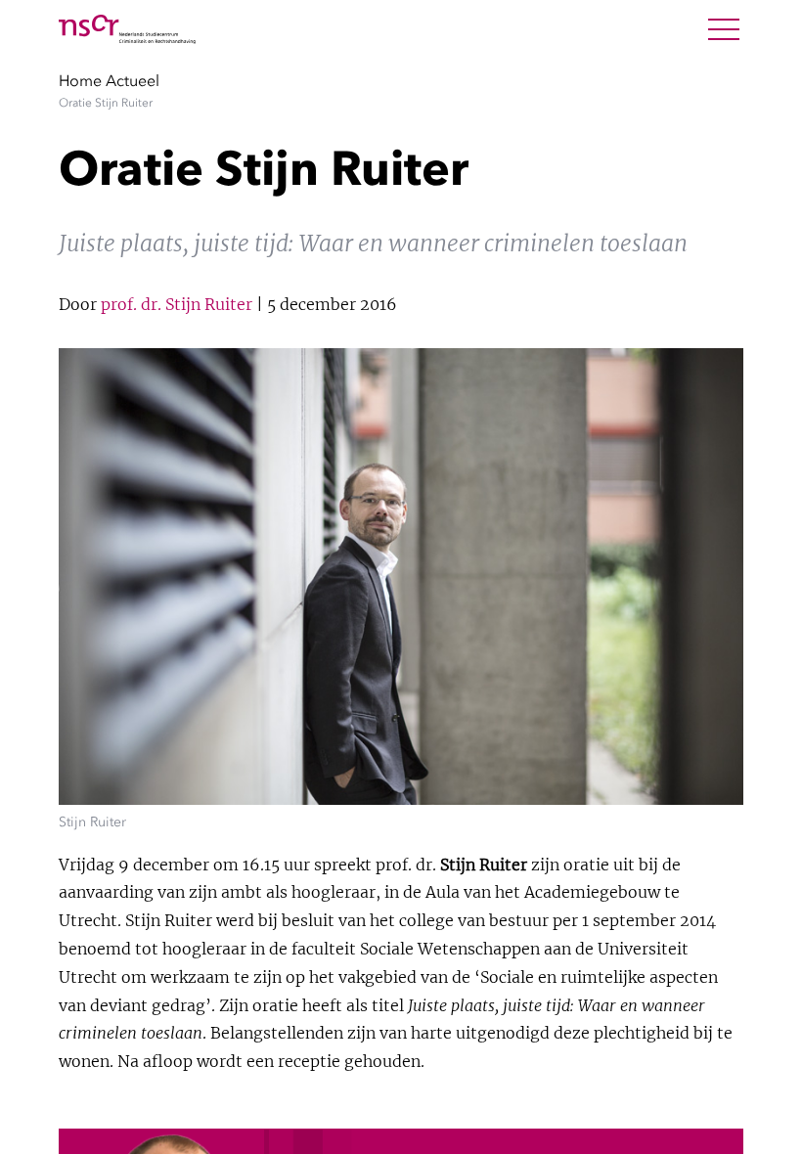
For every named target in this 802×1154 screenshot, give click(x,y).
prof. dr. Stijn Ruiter (176, 304)
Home (80, 80)
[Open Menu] (723, 29)
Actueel (132, 80)
